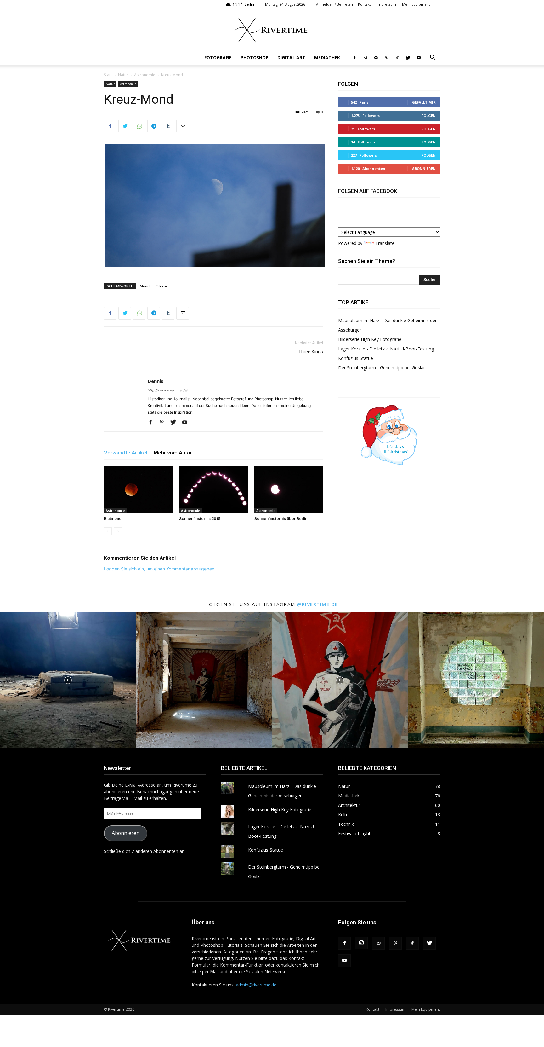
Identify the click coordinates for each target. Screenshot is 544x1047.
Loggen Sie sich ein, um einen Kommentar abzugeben (159, 568)
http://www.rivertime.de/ (168, 390)
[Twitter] (408, 57)
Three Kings (310, 352)
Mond (145, 286)
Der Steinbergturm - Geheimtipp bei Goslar (381, 368)
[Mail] (376, 57)
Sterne (162, 286)
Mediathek (327, 58)
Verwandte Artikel (125, 452)
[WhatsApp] (139, 126)
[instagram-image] (68, 680)
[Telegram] (153, 126)
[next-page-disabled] (118, 531)
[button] (432, 58)
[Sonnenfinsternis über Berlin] (288, 489)
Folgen (429, 115)
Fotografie (218, 58)
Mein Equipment (416, 4)
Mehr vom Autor (173, 452)
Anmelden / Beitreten (334, 4)
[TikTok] (397, 57)
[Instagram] (365, 57)
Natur (123, 75)
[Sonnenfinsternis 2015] (213, 489)
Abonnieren (424, 168)
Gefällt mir (424, 102)
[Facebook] (354, 57)
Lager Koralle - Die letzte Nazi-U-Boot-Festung (386, 349)
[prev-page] (108, 531)
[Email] (182, 126)
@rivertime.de (317, 604)
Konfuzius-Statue (355, 358)
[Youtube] (418, 57)
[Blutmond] (138, 489)
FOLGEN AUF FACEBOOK (367, 191)
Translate (384, 243)
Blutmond (113, 518)
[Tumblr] (168, 126)
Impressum (386, 4)
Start (108, 75)
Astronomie (144, 75)
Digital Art (291, 58)
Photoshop (255, 58)
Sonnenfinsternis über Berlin (280, 518)
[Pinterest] (386, 57)
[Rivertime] (272, 30)
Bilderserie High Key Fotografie (369, 339)
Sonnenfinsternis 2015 (199, 518)
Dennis (155, 381)
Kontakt (364, 4)
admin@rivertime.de (256, 985)
